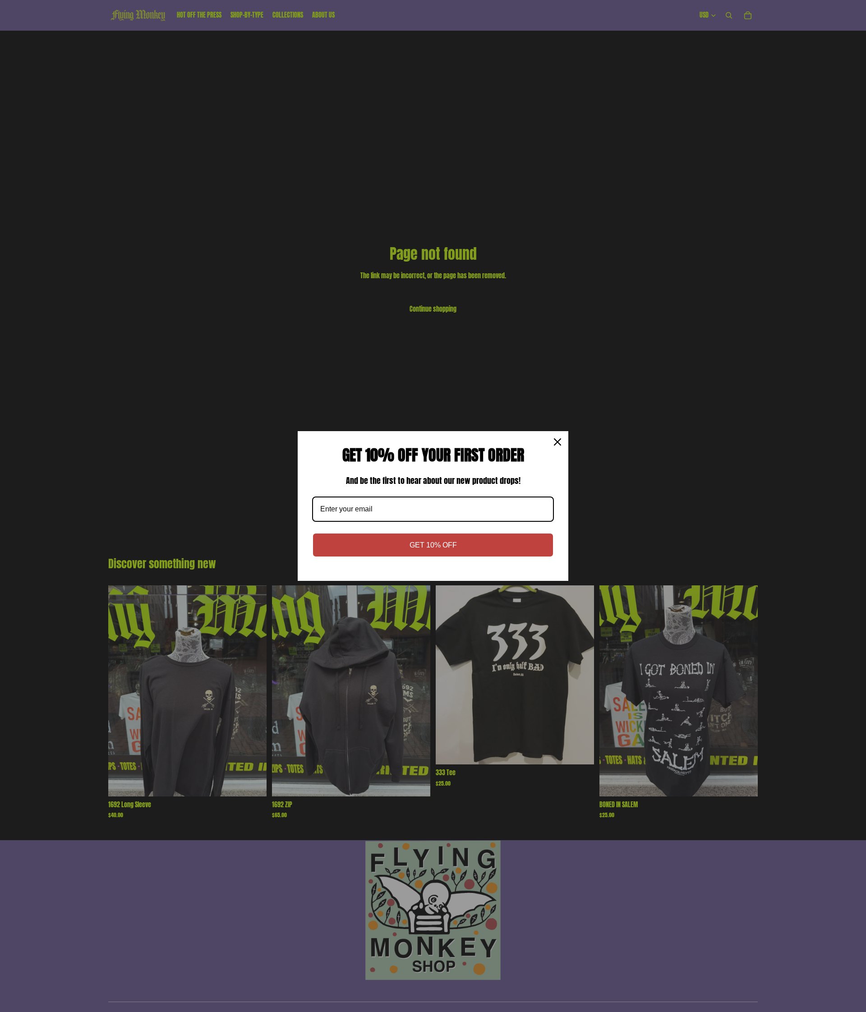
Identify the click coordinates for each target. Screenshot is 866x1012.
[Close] (557, 442)
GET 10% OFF (433, 545)
